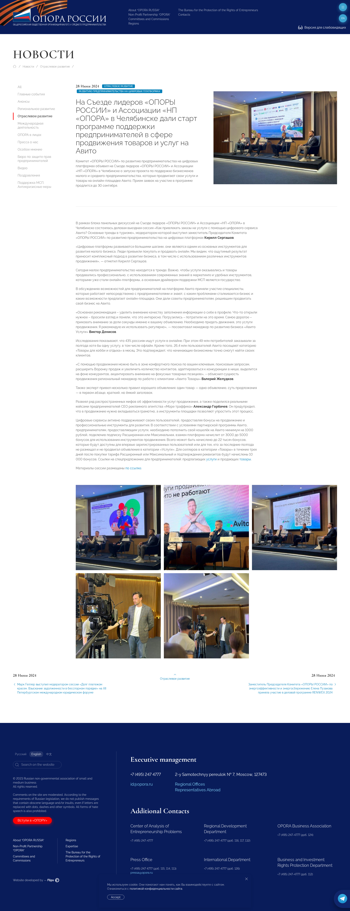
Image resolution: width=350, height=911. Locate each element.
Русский (20, 754)
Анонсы (24, 101)
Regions (133, 23)
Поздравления (29, 175)
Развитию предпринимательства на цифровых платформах (119, 91)
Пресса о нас (28, 142)
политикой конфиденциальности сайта (156, 888)
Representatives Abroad (197, 789)
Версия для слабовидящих (325, 27)
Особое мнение (30, 149)
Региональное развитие (36, 109)
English (36, 754)
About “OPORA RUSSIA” (143, 10)
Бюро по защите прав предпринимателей (34, 159)
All (19, 87)
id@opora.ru (141, 784)
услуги (211, 459)
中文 (49, 754)
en (343, 18)
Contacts (184, 14)
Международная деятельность (30, 125)
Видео (23, 168)
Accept (116, 897)
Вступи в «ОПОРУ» (32, 820)
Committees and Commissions (148, 19)
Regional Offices (190, 784)
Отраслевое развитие (55, 66)
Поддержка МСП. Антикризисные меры (34, 185)
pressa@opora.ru (141, 872)
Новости (28, 66)
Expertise (72, 846)
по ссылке (133, 468)
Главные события (31, 94)
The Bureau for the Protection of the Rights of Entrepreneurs (218, 10)
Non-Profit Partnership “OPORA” (149, 14)
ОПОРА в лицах (29, 135)
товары (245, 459)
